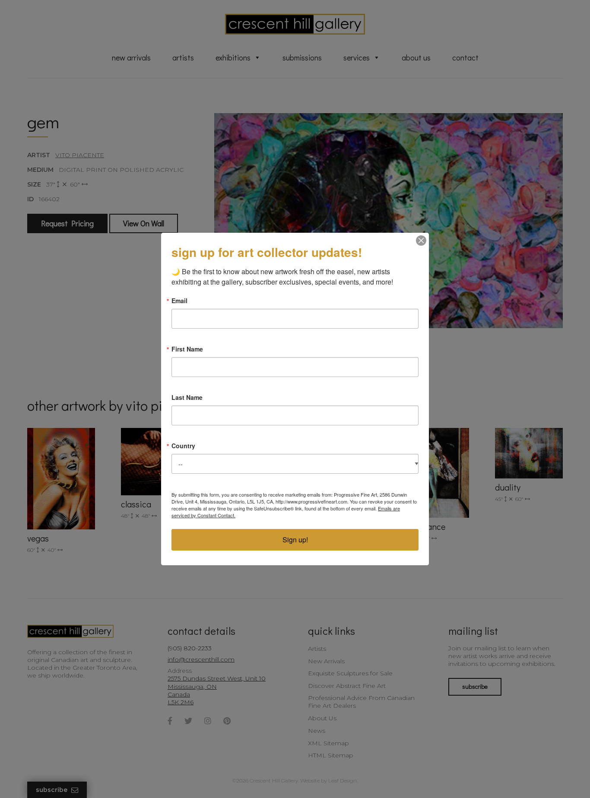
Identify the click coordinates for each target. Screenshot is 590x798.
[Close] (421, 240)
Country (183, 446)
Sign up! (295, 540)
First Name (187, 349)
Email (179, 301)
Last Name (187, 397)
